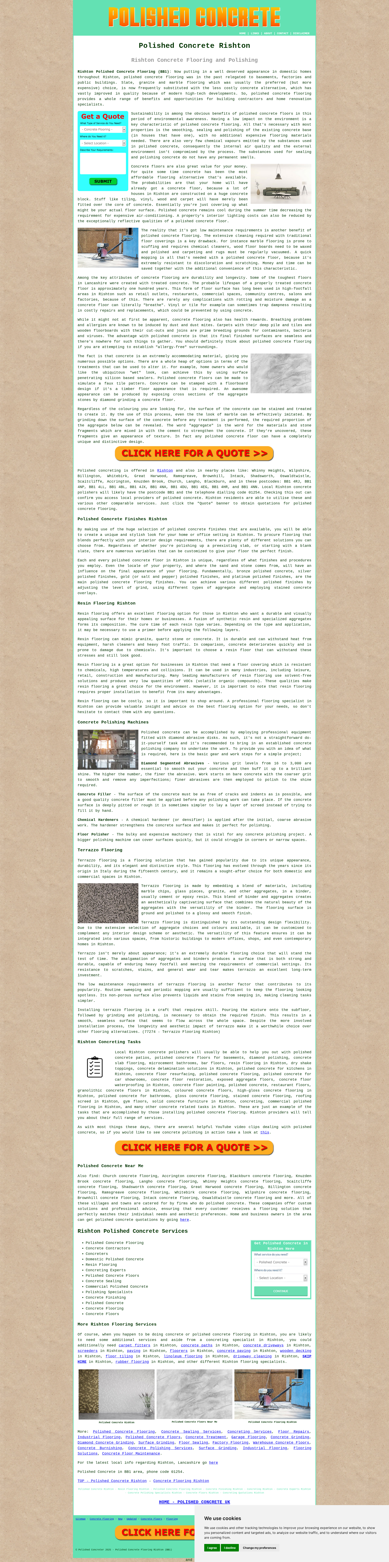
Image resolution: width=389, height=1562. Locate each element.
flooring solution (279, 1209)
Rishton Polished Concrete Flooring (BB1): (124, 72)
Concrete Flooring (102, 1519)
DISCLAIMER (301, 33)
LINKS (255, 33)
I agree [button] (212, 1547)
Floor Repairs (293, 1432)
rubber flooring (132, 1362)
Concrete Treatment (206, 1437)
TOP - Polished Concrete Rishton (112, 1481)
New (120, 1519)
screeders (88, 1351)
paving (133, 1351)
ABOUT (268, 33)
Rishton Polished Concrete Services (133, 1231)
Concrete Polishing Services (160, 1448)
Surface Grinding (156, 1443)
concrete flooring (220, 125)
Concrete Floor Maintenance (131, 1454)
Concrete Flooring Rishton (181, 1481)
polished (262, 342)
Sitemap (80, 1519)
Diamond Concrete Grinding (106, 1443)
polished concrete (143, 77)
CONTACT (282, 33)
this (264, 1132)
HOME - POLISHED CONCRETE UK (194, 1502)
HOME (242, 33)
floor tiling (119, 1356)
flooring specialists (262, 1362)
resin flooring (295, 687)
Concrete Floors (151, 1519)
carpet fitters (134, 1345)
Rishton (165, 471)
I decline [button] (230, 1547)
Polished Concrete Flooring (124, 1432)
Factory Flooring (230, 1443)
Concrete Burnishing (100, 1448)
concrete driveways (263, 1345)
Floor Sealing (193, 1443)
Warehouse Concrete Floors (281, 1443)
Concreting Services (250, 1432)
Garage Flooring (248, 1437)
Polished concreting (99, 471)
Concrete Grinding (290, 1437)
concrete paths (197, 1345)
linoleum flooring (183, 1356)
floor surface (139, 210)
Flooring (172, 1519)
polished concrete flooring (221, 1334)
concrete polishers (168, 1052)
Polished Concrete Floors (153, 1437)
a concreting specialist (227, 1340)
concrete (192, 498)
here (184, 1220)
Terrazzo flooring (97, 860)
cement (174, 431)
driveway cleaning (252, 1356)
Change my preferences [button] (259, 1547)
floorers (179, 1351)
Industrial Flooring (99, 1437)
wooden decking (295, 1351)
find (93, 1176)
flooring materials (290, 136)
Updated (132, 1519)
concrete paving (234, 1351)
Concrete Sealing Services (191, 1432)
